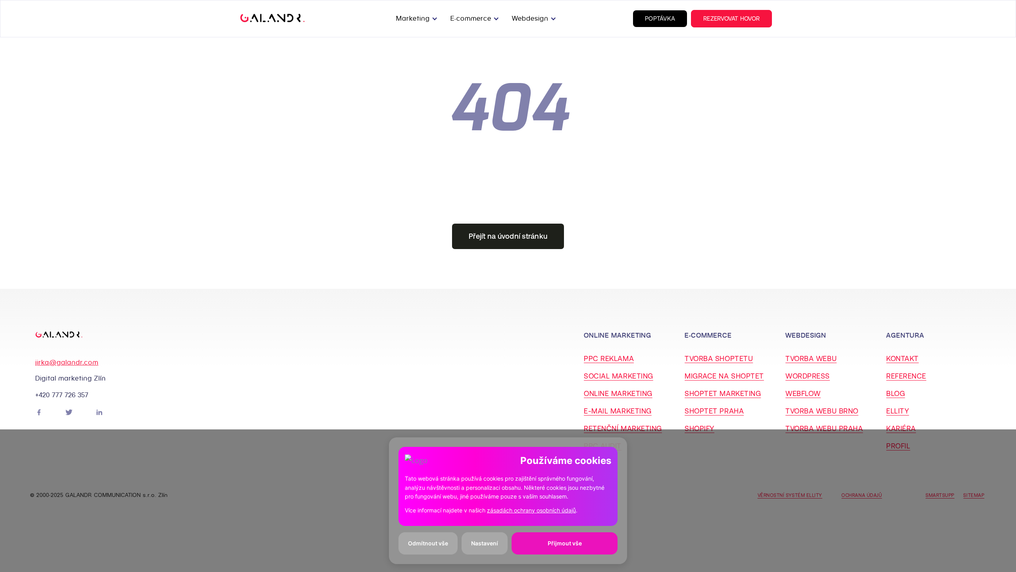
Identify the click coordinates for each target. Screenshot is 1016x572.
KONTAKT (902, 358)
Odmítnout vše (428, 543)
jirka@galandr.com (66, 362)
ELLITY (897, 411)
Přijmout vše (565, 543)
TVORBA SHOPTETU (719, 358)
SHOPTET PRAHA (714, 411)
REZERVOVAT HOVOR (731, 18)
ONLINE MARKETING (618, 393)
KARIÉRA (901, 428)
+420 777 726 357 (62, 395)
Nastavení (484, 543)
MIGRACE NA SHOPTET (724, 376)
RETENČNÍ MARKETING (623, 428)
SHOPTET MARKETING (723, 393)
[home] (272, 18)
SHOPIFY (699, 428)
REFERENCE (906, 376)
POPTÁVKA (660, 18)
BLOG (895, 393)
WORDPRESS (807, 376)
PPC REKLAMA (609, 358)
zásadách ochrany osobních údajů (531, 510)
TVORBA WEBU (811, 358)
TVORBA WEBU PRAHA (824, 428)
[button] (418, 18)
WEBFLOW (803, 393)
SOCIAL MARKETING (618, 376)
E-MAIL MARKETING (618, 411)
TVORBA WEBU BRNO (821, 411)
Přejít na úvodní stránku (508, 236)
